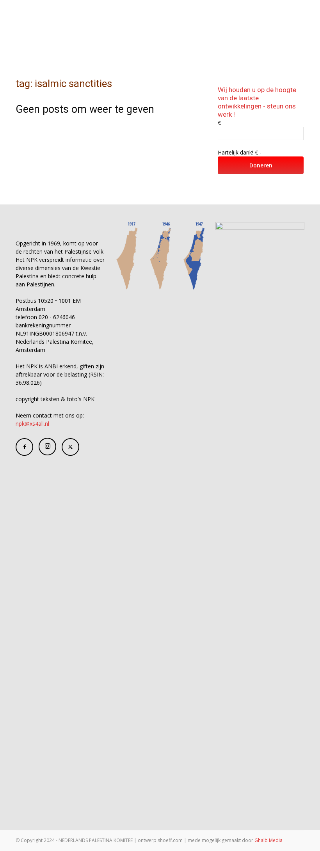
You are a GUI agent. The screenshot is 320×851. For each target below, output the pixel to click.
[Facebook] (24, 447)
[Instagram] (47, 446)
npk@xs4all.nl (32, 423)
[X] (70, 447)
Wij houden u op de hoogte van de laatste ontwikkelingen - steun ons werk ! (257, 102)
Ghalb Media (268, 840)
